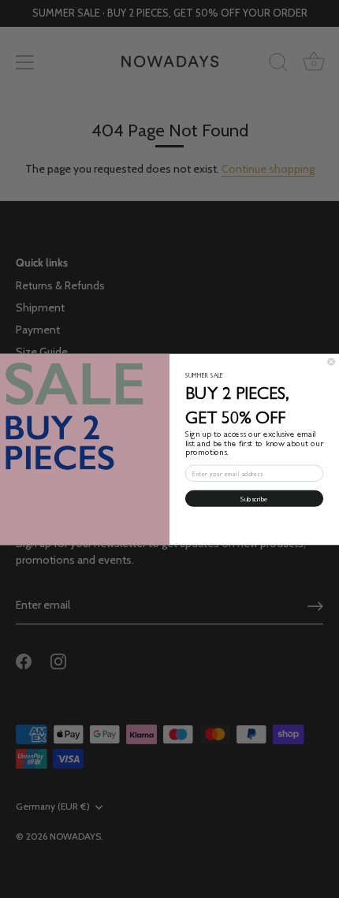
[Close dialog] (331, 361)
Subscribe (253, 498)
